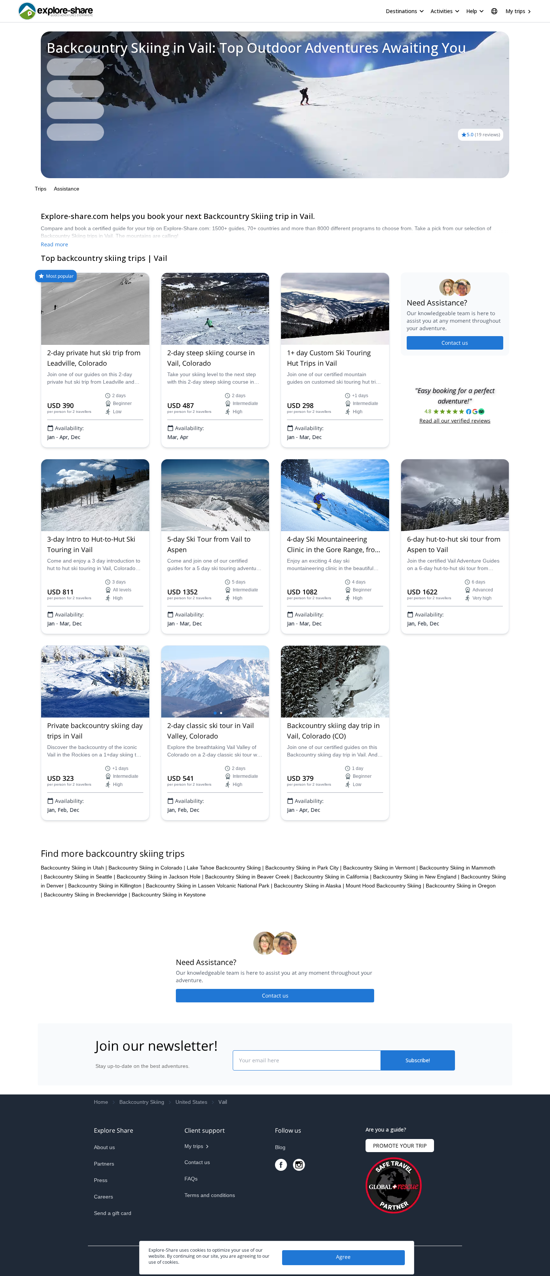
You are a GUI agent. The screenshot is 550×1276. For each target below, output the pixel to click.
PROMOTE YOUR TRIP (400, 1145)
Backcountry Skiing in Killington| (106, 886)
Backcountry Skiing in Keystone (169, 895)
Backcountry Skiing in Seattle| (79, 877)
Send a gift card (112, 1213)
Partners (104, 1164)
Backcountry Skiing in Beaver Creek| (249, 877)
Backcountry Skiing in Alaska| (309, 886)
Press (100, 1180)
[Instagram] (299, 1165)
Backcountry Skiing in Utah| (74, 868)
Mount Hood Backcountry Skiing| (385, 886)
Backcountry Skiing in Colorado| (147, 868)
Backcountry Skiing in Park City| (303, 868)
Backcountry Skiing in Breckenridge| (87, 895)
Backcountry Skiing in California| (333, 877)
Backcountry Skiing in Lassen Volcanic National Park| (209, 886)
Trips (40, 189)
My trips (515, 11)
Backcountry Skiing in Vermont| (380, 868)
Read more (54, 244)
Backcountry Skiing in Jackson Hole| (160, 877)
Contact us (454, 342)
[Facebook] (281, 1165)
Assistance (66, 189)
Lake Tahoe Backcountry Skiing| (225, 868)
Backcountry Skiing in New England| (416, 877)
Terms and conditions (209, 1195)
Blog (280, 1147)
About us (104, 1147)
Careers (103, 1197)
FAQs (191, 1179)
